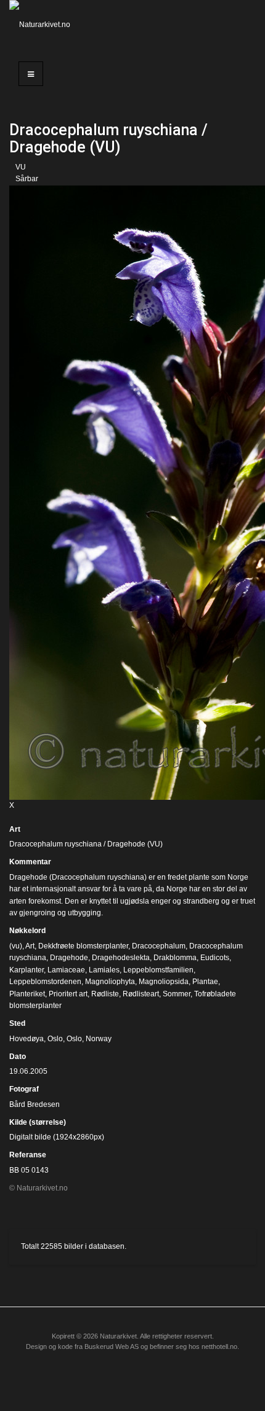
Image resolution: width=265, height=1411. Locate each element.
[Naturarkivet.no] (44, 24)
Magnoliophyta (110, 981)
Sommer (176, 994)
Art (14, 829)
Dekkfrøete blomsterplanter (83, 946)
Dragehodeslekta (121, 957)
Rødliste (105, 994)
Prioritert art (68, 994)
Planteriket (27, 994)
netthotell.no (219, 1346)
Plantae (205, 981)
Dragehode (69, 957)
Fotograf (24, 1089)
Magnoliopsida (164, 981)
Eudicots (214, 957)
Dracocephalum (159, 946)
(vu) (15, 946)
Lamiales (104, 970)
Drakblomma (175, 957)
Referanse (27, 1155)
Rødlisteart (141, 994)
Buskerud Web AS (111, 1346)
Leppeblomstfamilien (158, 970)
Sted (17, 1023)
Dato (17, 1056)
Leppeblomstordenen (45, 981)
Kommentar (30, 862)
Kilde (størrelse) (37, 1122)
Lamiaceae (66, 970)
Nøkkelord (27, 930)
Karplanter (26, 970)
